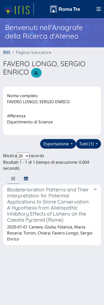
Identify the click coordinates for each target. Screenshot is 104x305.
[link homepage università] (65, 9)
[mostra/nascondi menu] (98, 9)
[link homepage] (18, 9)
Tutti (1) (87, 144)
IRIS (6, 52)
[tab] (13, 178)
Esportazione (56, 144)
